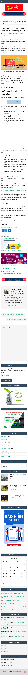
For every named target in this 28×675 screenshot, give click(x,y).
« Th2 (2, 583)
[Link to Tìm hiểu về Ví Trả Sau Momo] (14, 258)
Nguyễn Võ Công (7, 622)
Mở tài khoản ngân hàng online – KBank (11, 250)
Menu (14, 1)
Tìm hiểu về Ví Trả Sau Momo (8, 265)
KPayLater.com (5, 645)
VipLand (3, 451)
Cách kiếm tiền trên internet (8, 268)
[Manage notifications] (25, 672)
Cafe (16, 305)
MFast (13, 273)
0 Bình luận (5, 35)
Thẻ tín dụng (4, 442)
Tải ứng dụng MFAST (14, 101)
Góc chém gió (12, 21)
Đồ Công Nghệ (5, 456)
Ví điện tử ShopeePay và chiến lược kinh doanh (14, 606)
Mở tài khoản (18, 273)
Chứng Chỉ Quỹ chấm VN (19, 671)
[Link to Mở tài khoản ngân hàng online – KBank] (14, 244)
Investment (4, 439)
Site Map (17, 673)
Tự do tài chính (5, 445)
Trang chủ (5, 21)
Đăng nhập (11, 673)
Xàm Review (4, 454)
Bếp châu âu (6, 636)
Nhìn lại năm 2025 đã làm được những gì (13, 603)
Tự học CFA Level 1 (6, 448)
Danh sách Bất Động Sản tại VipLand (12, 600)
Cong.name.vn (4, 651)
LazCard (3, 648)
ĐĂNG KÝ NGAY (7, 380)
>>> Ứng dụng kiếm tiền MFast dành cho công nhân (13, 190)
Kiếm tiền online (8, 273)
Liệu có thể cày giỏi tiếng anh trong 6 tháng (13, 609)
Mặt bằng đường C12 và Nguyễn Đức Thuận (13, 593)
